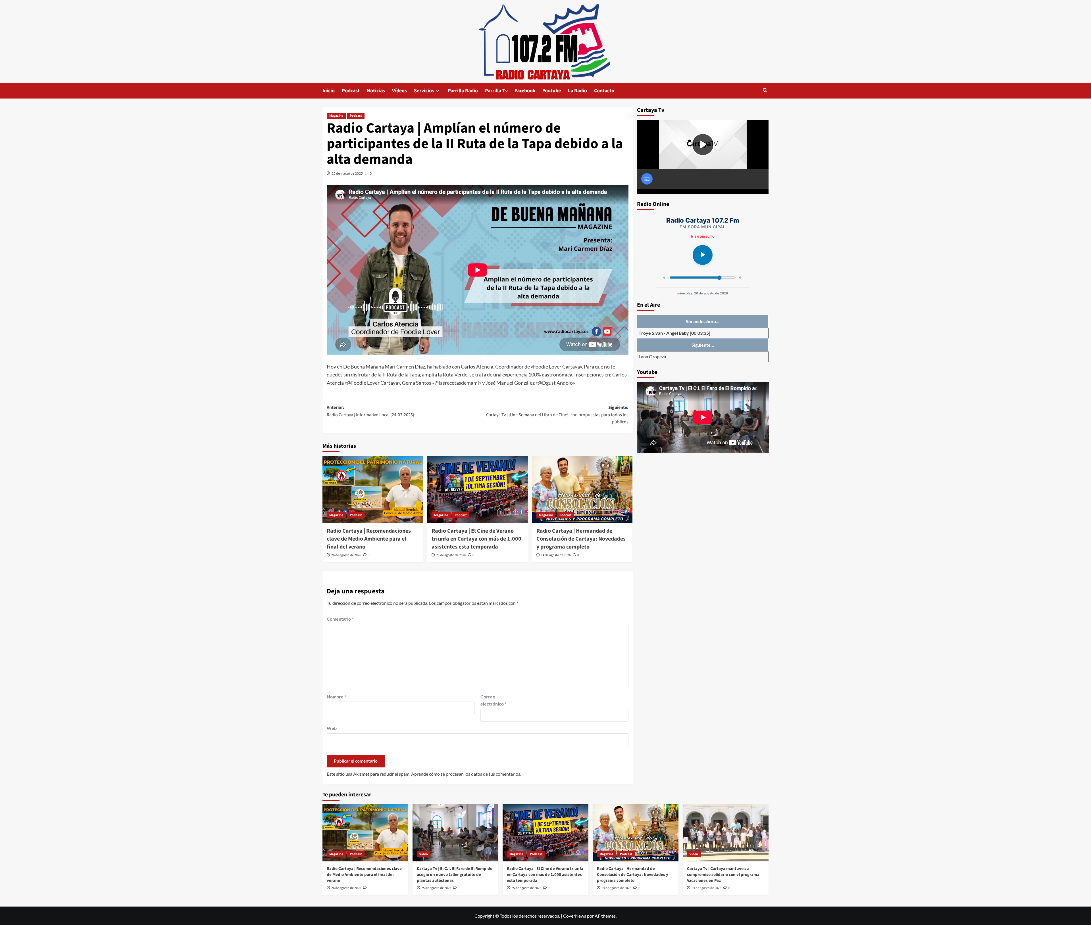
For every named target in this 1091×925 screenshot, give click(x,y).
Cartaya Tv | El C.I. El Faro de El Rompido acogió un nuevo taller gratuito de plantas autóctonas (454, 875)
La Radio (577, 90)
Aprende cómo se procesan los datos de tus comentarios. (466, 774)
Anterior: (370, 411)
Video (423, 854)
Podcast (351, 90)
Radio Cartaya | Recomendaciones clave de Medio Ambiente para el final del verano (369, 539)
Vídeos (399, 90)
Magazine (336, 115)
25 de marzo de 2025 (347, 173)
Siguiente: (557, 414)
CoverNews (574, 915)
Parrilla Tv (496, 90)
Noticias (376, 90)
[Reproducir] (703, 255)
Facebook (525, 90)
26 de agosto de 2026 (346, 555)
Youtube (552, 90)
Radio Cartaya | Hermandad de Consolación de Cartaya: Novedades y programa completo (581, 539)
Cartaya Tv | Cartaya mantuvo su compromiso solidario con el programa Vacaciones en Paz (723, 875)
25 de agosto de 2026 (451, 555)
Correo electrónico (493, 700)
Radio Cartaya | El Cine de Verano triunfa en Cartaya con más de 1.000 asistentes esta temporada (476, 539)
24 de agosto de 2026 (556, 555)
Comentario (340, 618)
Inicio (328, 90)
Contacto (604, 90)
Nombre (336, 696)
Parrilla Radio (463, 90)
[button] (765, 91)
